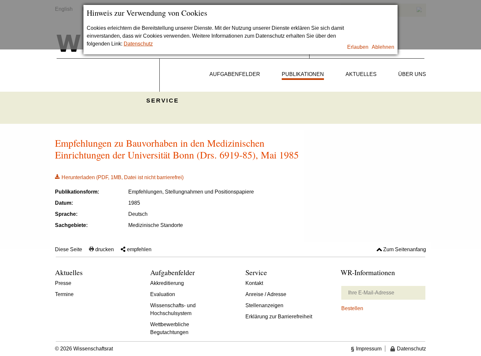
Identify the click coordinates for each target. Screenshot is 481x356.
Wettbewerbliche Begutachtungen (169, 328)
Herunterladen (119, 177)
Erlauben (357, 47)
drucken (104, 249)
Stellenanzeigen (264, 305)
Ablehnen (383, 47)
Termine (64, 294)
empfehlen (139, 249)
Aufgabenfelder (234, 74)
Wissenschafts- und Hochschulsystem (173, 309)
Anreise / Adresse (265, 294)
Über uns (412, 74)
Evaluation (162, 294)
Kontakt (254, 283)
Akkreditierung (167, 283)
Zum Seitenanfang (404, 249)
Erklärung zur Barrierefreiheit (278, 316)
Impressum (369, 348)
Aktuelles (361, 74)
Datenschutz (138, 44)
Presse (63, 283)
